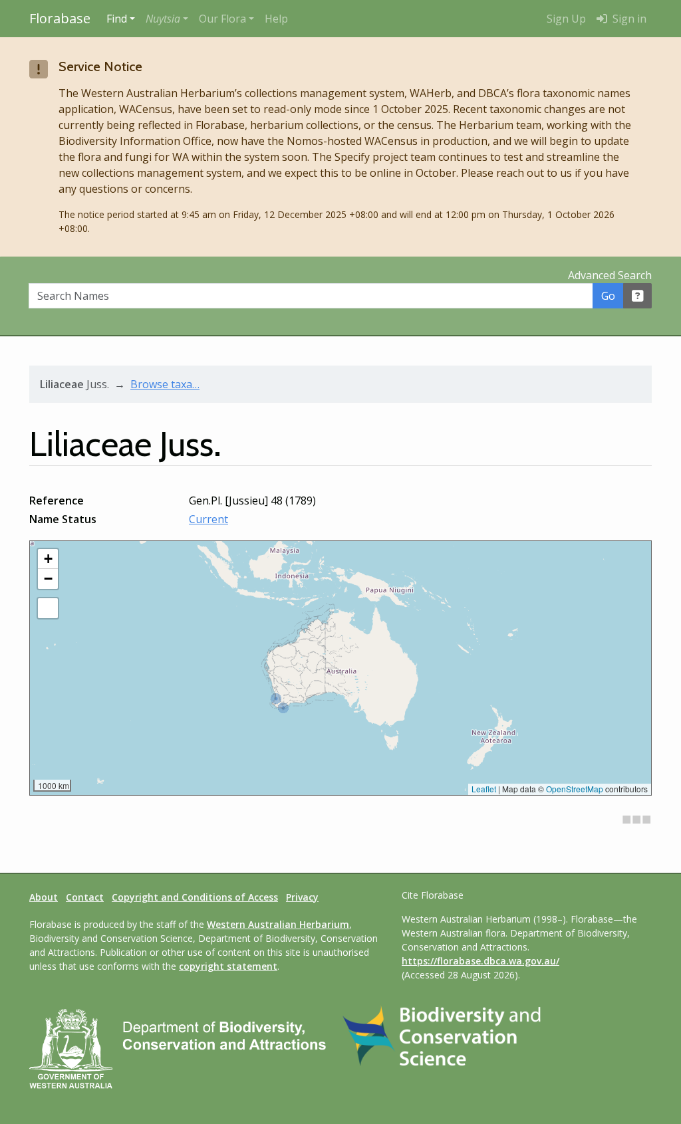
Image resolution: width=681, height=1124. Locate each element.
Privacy (302, 897)
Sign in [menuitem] (628, 18)
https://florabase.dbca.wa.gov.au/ (480, 961)
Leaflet (484, 788)
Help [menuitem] (276, 18)
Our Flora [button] (222, 18)
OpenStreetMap (574, 788)
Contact (85, 897)
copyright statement (228, 966)
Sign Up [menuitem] (566, 18)
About (43, 897)
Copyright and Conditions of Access (195, 897)
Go (608, 295)
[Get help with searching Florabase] (637, 295)
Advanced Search (610, 275)
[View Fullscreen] (48, 608)
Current (208, 519)
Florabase (59, 18)
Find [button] (116, 18)
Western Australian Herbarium (278, 924)
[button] (167, 18)
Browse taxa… (165, 384)
